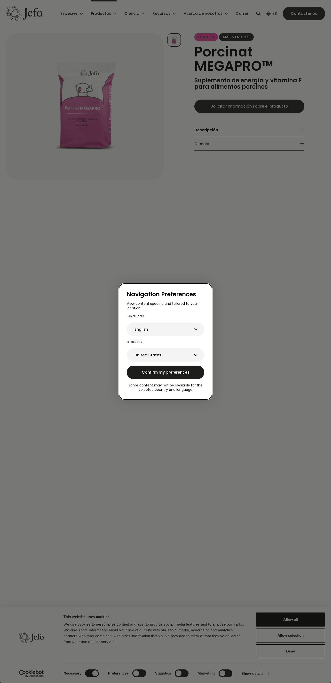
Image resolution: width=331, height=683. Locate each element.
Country (135, 342)
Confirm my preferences (165, 372)
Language (135, 316)
